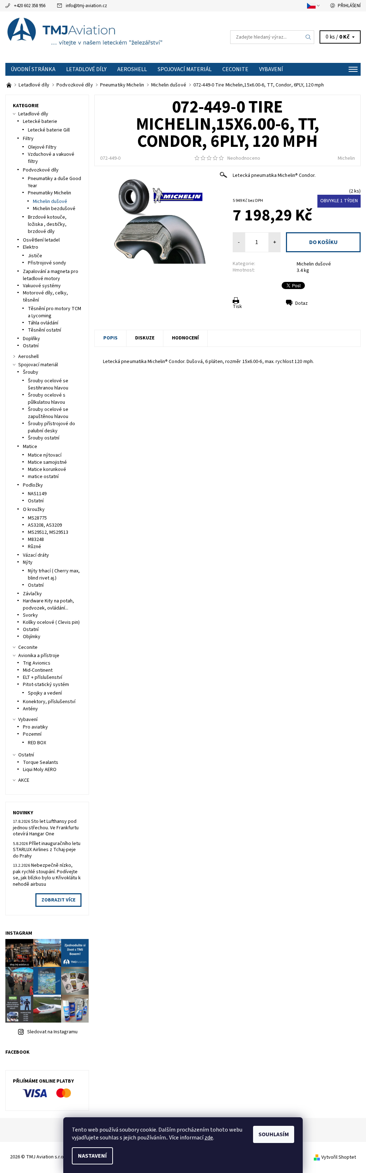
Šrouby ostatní (43, 438)
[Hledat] (308, 37)
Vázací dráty (36, 555)
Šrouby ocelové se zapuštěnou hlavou (48, 413)
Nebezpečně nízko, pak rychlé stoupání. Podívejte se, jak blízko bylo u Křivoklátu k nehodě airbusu (47, 875)
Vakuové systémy (42, 285)
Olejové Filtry (42, 147)
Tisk (237, 306)
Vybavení (271, 69)
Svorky (30, 615)
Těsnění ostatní (44, 330)
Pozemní (32, 734)
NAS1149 (37, 493)
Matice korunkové (47, 469)
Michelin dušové (314, 264)
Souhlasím (273, 1134)
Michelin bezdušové (54, 208)
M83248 (36, 539)
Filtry (28, 138)
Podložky (33, 485)
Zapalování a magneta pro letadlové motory (50, 275)
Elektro (30, 247)
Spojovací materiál (185, 69)
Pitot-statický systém (46, 684)
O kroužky (34, 509)
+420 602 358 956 (29, 6)
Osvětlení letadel (41, 240)
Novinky (23, 812)
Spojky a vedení (45, 693)
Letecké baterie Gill (49, 130)
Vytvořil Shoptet (338, 1157)
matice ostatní (43, 476)
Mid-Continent (38, 670)
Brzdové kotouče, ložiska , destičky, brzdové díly (47, 224)
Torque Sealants (40, 762)
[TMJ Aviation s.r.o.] (94, 37)
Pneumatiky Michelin (49, 193)
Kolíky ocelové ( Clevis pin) (51, 622)
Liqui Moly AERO (39, 769)
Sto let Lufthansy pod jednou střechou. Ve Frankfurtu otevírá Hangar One (46, 827)
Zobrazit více (58, 900)
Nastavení (92, 1156)
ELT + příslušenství (42, 677)
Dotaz (301, 303)
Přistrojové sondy (47, 263)
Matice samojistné (47, 462)
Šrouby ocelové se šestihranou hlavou (48, 384)
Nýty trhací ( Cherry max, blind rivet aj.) (54, 574)
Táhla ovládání (43, 323)
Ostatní (31, 345)
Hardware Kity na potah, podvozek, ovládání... (48, 604)
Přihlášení (349, 6)
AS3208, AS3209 (45, 525)
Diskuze (144, 338)
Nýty (28, 562)
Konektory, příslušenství (49, 701)
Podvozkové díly (41, 170)
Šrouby (30, 372)
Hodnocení (185, 338)
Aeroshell (132, 69)
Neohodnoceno (243, 158)
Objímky (31, 636)
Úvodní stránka (33, 69)
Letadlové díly (86, 69)
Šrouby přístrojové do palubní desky (51, 427)
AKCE (23, 780)
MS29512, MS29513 (48, 532)
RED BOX (37, 742)
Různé (34, 546)
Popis (110, 338)
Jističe (35, 255)
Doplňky (31, 338)
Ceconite (235, 69)
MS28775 (37, 518)
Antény (30, 708)
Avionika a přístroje (38, 655)
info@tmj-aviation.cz (86, 6)
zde (208, 1138)
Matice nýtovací (44, 455)
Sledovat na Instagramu (52, 1031)
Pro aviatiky (35, 727)
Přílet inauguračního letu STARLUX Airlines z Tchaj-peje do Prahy (46, 850)
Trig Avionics (36, 663)
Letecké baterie (40, 121)
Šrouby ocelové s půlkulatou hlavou (46, 399)
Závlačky (32, 593)
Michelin (346, 158)
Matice (30, 446)
